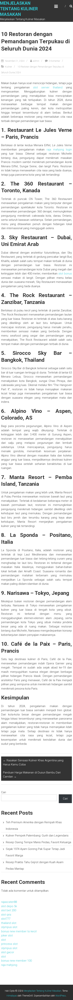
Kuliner (8, 66)
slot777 (5, 918)
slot (3, 939)
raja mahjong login (59, 149)
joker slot (7, 935)
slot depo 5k (9, 906)
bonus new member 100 (16, 960)
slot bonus (65, 273)
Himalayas (12, 995)
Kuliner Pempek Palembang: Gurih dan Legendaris (37, 835)
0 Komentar (54, 61)
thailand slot (8, 923)
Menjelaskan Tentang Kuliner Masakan (19, 9)
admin (36, 61)
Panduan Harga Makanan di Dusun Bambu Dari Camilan (32, 774)
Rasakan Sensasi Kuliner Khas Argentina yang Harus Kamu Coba (33, 762)
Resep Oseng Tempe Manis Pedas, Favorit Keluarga (38, 842)
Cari (3, 792)
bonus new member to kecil (18, 931)
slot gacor (7, 952)
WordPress (60, 995)
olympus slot (9, 927)
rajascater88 (9, 902)
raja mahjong (9, 965)
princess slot (9, 944)
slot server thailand (48, 87)
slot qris (6, 914)
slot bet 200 (8, 910)
